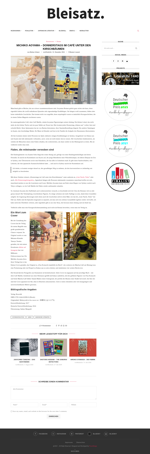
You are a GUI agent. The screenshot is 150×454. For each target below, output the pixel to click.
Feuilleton (29, 31)
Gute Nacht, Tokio (83, 177)
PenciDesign (93, 446)
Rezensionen (15, 31)
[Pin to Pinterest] (59, 326)
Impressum (69, 442)
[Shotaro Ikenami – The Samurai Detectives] (53, 348)
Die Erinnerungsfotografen (24, 180)
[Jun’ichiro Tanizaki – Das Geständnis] (24, 348)
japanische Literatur (42, 317)
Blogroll (62, 31)
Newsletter (84, 31)
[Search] (138, 31)
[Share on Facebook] (56, 326)
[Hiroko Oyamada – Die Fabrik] (82, 348)
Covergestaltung (18, 317)
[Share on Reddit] (61, 326)
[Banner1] (120, 78)
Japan (30, 317)
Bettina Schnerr (35, 52)
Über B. (72, 31)
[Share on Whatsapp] (63, 326)
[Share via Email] (66, 326)
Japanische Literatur (46, 31)
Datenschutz (80, 442)
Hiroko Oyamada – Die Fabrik (82, 359)
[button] (54, 369)
